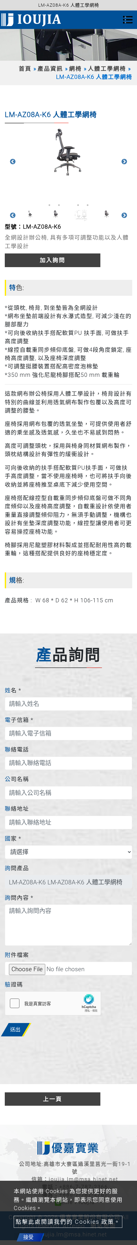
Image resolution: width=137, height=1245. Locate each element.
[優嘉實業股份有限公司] (32, 20)
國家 (13, 838)
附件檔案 (17, 955)
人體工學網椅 (107, 69)
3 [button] (68, 205)
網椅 (75, 69)
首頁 (25, 69)
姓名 (13, 690)
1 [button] (49, 205)
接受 (28, 1237)
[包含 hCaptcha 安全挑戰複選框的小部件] (53, 1003)
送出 (15, 1030)
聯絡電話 (17, 749)
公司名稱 (17, 779)
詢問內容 (19, 898)
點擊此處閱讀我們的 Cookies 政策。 (68, 1222)
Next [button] (124, 162)
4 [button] (78, 205)
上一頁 (52, 1099)
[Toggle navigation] (128, 19)
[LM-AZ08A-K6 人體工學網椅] (68, 153)
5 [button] (87, 205)
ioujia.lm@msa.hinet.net (83, 1179)
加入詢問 (52, 260)
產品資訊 (50, 69)
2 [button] (59, 205)
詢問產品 (17, 868)
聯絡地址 (17, 809)
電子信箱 (19, 720)
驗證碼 (14, 984)
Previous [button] (13, 162)
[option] (68, 153)
